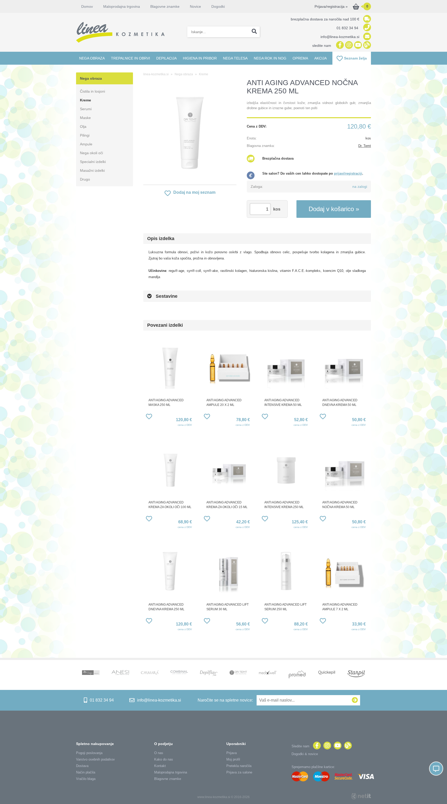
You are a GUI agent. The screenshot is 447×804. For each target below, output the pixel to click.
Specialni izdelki (93, 162)
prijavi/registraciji (348, 173)
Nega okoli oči (91, 153)
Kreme (85, 100)
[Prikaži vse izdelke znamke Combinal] (179, 672)
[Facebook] (339, 45)
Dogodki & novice (305, 754)
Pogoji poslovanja (89, 753)
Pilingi (85, 135)
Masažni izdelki (92, 170)
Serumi (86, 109)
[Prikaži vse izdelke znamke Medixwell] (268, 673)
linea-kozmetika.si (156, 74)
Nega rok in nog (270, 58)
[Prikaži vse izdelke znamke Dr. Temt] (238, 673)
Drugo (85, 179)
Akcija (320, 58)
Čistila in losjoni (92, 91)
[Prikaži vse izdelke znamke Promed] (297, 675)
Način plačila (85, 772)
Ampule (86, 144)
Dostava (82, 766)
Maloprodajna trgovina (121, 6)
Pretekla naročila (238, 766)
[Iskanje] (254, 31)
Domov (87, 6)
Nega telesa (235, 58)
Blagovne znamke (167, 779)
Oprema (300, 58)
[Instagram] (348, 45)
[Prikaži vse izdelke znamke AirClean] (91, 673)
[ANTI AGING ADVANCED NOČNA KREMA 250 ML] (189, 133)
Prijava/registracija (331, 6)
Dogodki (218, 6)
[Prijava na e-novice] (355, 700)
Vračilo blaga (85, 779)
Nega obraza (92, 58)
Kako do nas (163, 759)
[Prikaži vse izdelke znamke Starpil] (356, 674)
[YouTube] (357, 45)
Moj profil (233, 759)
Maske (85, 118)
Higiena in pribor (200, 58)
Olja (83, 126)
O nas (158, 753)
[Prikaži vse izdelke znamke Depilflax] (209, 673)
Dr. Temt (364, 146)
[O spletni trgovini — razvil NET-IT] (361, 796)
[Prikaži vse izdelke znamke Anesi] (120, 673)
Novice (195, 6)
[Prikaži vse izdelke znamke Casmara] (150, 673)
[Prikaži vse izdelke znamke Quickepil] (327, 673)
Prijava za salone (239, 772)
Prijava (231, 753)
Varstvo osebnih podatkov (95, 759)
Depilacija (166, 58)
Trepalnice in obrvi (130, 58)
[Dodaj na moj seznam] (149, 417)
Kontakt (160, 766)
